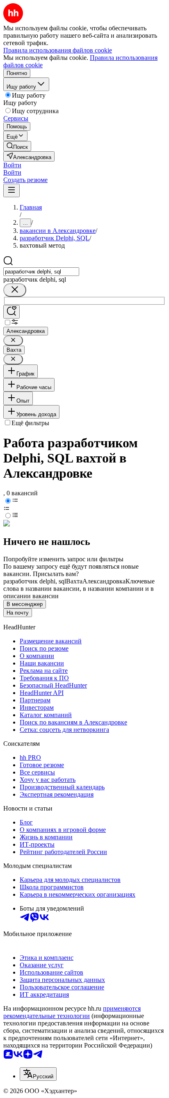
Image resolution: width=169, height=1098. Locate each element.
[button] (12, 165)
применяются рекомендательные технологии (72, 1012)
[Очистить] (14, 290)
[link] (17, 146)
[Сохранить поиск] (11, 312)
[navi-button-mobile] (11, 190)
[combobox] (41, 271)
